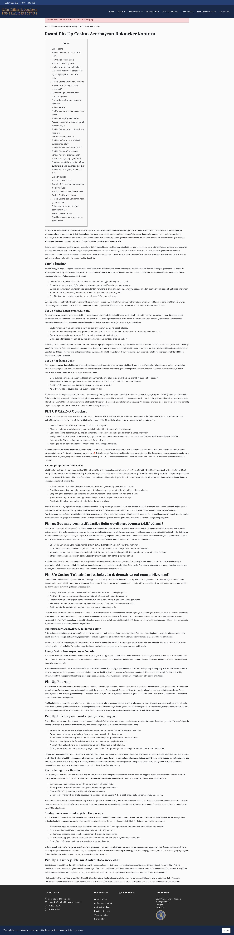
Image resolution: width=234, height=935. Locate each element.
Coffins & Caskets (102, 907)
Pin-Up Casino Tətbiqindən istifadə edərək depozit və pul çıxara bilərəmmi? (68, 85)
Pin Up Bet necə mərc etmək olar (67, 147)
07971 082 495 (28, 2)
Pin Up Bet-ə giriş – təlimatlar (65, 118)
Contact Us (224, 11)
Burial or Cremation (103, 903)
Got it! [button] (226, 930)
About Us (121, 11)
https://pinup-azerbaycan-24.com (71, 276)
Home (111, 11)
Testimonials (187, 11)
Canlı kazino (57, 49)
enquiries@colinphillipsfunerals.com (65, 902)
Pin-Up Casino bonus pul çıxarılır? (67, 191)
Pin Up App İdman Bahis (63, 60)
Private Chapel (100, 918)
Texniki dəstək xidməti (62, 213)
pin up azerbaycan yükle (87, 372)
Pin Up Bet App (59, 107)
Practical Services (102, 911)
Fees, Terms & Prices (206, 11)
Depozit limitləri (59, 177)
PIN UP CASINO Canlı (62, 180)
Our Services (134, 11)
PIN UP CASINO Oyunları (63, 63)
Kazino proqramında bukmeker (66, 67)
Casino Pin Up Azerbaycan (64, 195)
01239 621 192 (11, 2)
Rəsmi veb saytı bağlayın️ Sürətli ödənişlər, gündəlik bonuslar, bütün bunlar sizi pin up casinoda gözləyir (68, 162)
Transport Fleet (101, 915)
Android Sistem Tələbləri (63, 136)
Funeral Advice (100, 899)
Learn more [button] (78, 930)
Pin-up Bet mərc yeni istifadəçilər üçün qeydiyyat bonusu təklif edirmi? (67, 74)
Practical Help (152, 11)
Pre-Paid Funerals (170, 11)
